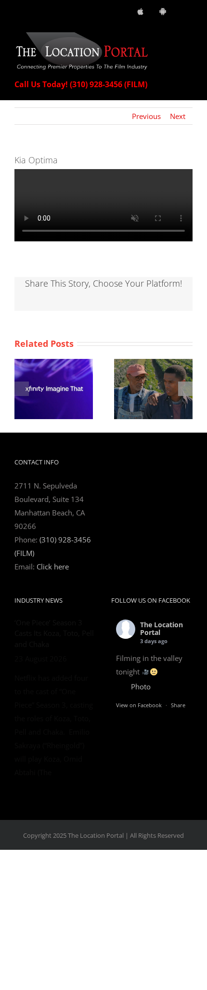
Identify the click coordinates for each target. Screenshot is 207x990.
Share (178, 705)
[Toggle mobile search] (171, 37)
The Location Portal (161, 628)
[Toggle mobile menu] (189, 37)
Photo (141, 686)
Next (177, 116)
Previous (146, 116)
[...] (32, 880)
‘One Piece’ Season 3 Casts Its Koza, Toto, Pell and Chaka (54, 633)
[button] (21, 389)
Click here (53, 566)
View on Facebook (139, 705)
